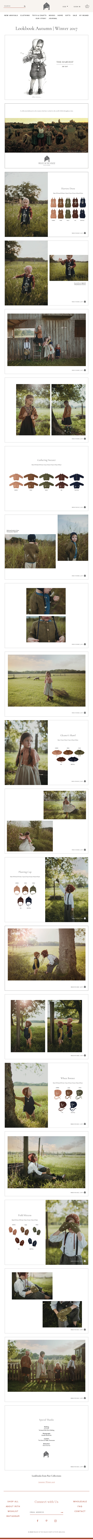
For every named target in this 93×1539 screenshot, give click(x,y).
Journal (53, 18)
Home (60, 15)
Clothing (25, 15)
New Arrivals (11, 15)
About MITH (13, 1507)
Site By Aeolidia (59, 1532)
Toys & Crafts (39, 15)
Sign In (77, 7)
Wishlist (13, 1511)
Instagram (13, 1516)
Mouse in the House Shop (42, 1532)
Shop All (13, 1502)
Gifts (67, 15)
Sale (75, 15)
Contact (80, 1511)
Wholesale (80, 1502)
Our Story (41, 18)
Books (52, 15)
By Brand (84, 15)
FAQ (80, 1507)
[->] (62, 1512)
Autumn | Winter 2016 (46, 1482)
